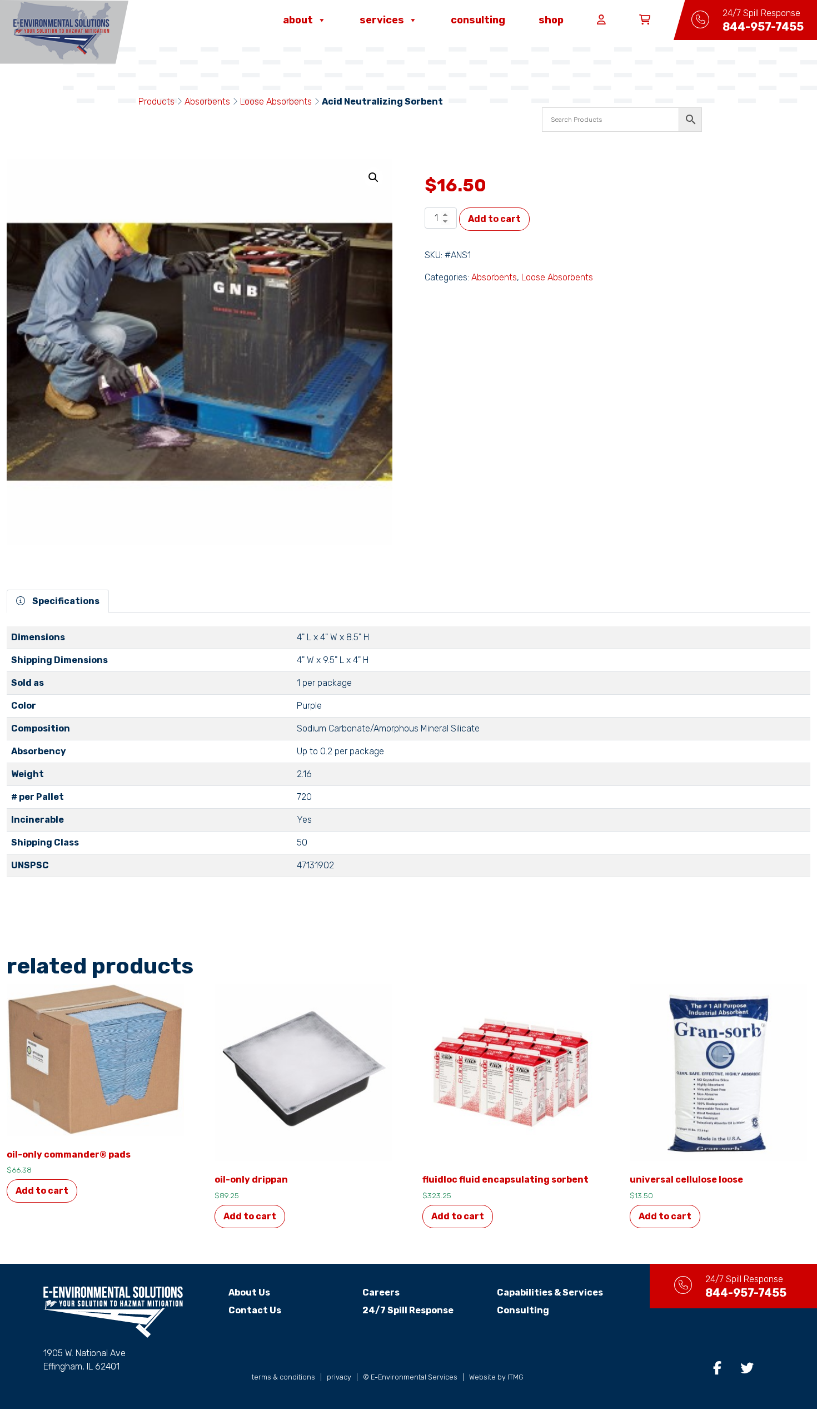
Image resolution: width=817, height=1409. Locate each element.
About (298, 20)
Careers (381, 1292)
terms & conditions (283, 1377)
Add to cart (494, 219)
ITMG (515, 1377)
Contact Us (254, 1310)
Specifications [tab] (65, 601)
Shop (551, 20)
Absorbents (207, 101)
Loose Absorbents (276, 101)
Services (382, 20)
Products (156, 101)
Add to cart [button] (42, 1190)
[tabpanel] (408, 756)
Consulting (478, 20)
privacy (339, 1377)
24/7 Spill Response (408, 1310)
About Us (249, 1292)
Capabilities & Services (550, 1292)
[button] (373, 177)
